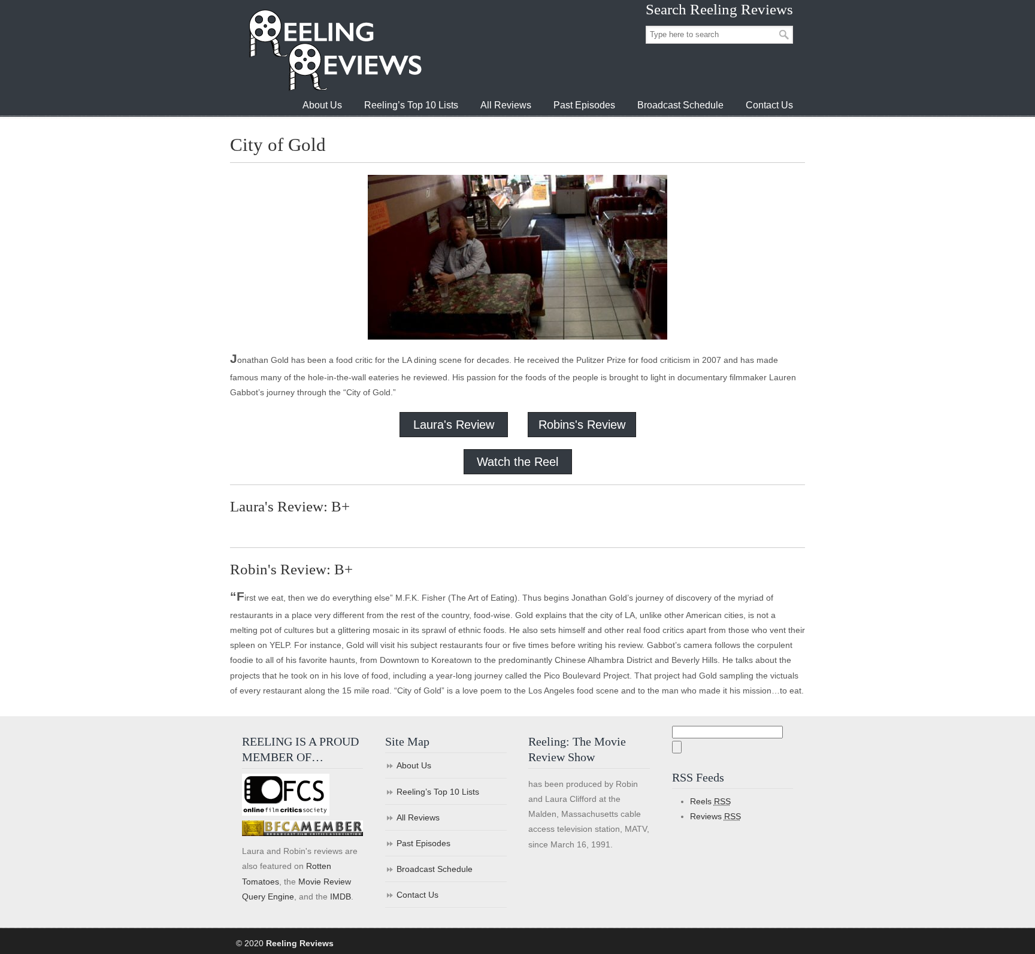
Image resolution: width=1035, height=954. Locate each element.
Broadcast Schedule (435, 869)
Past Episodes (423, 843)
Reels (710, 801)
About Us (414, 765)
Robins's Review (581, 424)
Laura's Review (453, 424)
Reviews (715, 816)
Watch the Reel (517, 461)
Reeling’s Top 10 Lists (438, 791)
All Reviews (418, 817)
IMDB (340, 896)
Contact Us (417, 895)
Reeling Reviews (334, 50)
